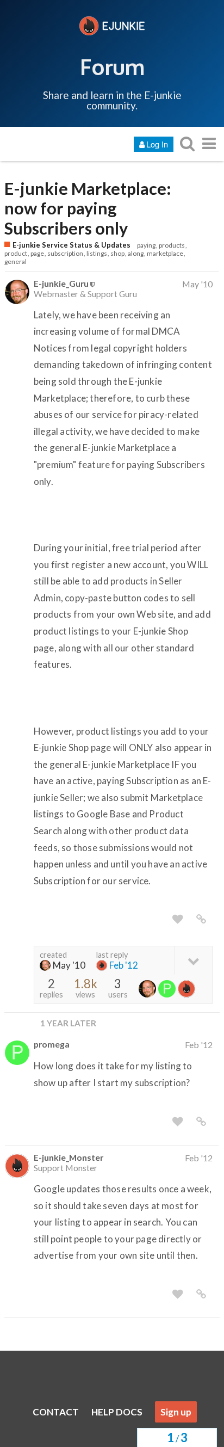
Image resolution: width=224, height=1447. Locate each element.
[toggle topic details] (193, 960)
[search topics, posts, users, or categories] (187, 143)
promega (52, 1044)
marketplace (165, 253)
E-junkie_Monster (68, 1157)
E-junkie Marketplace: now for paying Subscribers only (87, 208)
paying (146, 245)
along (136, 253)
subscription (65, 253)
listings (96, 253)
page (37, 253)
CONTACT (56, 1412)
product (15, 253)
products (172, 245)
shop (117, 253)
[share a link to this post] (201, 919)
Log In (157, 144)
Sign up (175, 1412)
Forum (112, 66)
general (15, 261)
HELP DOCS (116, 1412)
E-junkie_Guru (61, 283)
